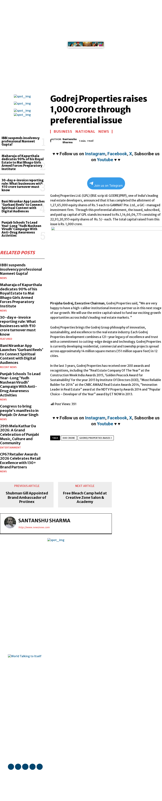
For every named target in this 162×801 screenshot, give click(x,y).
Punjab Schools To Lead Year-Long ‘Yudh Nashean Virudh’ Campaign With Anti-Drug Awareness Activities (21, 229)
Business (63, 131)
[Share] (143, 16)
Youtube (105, 159)
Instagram (95, 153)
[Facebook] (143, 5)
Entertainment (10, 447)
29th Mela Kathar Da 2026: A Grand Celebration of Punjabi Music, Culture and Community (19, 434)
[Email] (134, 140)
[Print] (143, 140)
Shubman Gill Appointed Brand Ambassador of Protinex (27, 497)
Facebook (117, 153)
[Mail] (148, 10)
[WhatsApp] (143, 21)
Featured (6, 339)
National (85, 131)
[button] (150, 75)
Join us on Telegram (108, 185)
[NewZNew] (131, 45)
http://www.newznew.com (34, 527)
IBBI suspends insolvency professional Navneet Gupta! (21, 141)
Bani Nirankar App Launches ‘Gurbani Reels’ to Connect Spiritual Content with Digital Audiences (23, 206)
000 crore (69, 438)
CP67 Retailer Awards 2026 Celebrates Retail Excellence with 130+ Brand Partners (20, 460)
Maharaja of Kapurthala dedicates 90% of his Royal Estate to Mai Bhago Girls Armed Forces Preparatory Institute (23, 162)
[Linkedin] (143, 10)
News (3, 278)
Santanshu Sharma (69, 141)
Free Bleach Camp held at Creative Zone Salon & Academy (85, 497)
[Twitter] (148, 16)
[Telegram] (152, 140)
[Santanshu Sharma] (50, 141)
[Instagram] (148, 5)
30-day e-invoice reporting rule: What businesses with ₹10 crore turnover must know (23, 185)
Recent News (8, 367)
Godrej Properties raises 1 (95, 438)
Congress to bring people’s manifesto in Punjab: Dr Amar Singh (19, 410)
